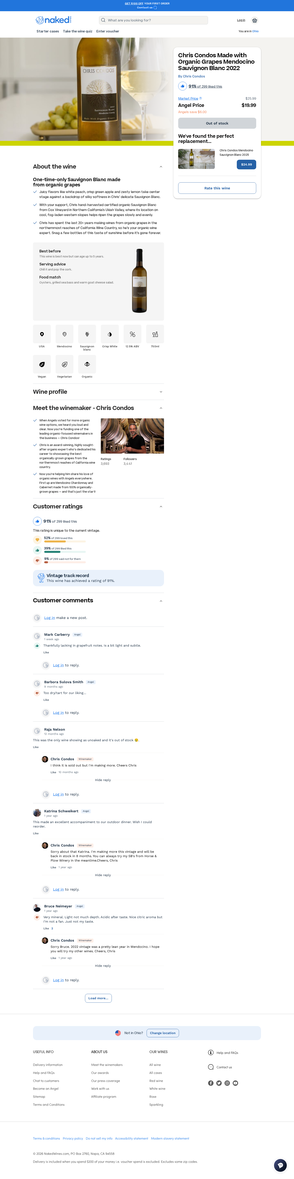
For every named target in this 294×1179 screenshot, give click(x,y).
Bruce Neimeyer (58, 906)
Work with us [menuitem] (100, 1088)
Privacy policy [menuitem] (73, 1138)
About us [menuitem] (99, 1051)
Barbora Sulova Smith (63, 682)
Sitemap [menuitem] (39, 1096)
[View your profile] (37, 636)
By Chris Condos (191, 76)
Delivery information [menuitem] (48, 1064)
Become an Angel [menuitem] (46, 1088)
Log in (241, 20)
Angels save (192, 112)
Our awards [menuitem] (100, 1072)
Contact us (145, 7)
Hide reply (103, 780)
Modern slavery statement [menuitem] (170, 1138)
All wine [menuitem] (155, 1064)
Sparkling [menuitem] (156, 1104)
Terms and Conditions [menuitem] (49, 1104)
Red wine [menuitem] (156, 1080)
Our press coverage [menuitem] (105, 1080)
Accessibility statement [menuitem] (131, 1138)
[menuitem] (48, 31)
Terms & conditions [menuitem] (46, 1138)
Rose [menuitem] (152, 1096)
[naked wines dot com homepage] (53, 20)
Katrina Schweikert (61, 811)
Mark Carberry (57, 634)
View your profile (37, 618)
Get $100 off (134, 3)
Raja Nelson (54, 729)
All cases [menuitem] (155, 1072)
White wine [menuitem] (157, 1088)
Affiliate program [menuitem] (103, 1096)
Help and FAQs (227, 1052)
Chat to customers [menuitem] (46, 1080)
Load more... (98, 998)
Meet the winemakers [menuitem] (107, 1064)
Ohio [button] (255, 31)
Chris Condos (62, 759)
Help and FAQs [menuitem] (44, 1072)
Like (46, 652)
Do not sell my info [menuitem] (99, 1138)
